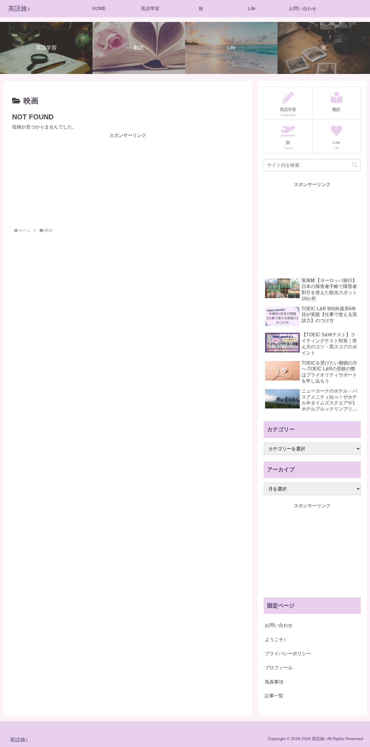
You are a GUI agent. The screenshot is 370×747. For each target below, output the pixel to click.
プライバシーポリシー (288, 653)
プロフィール (279, 667)
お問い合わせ (279, 625)
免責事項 (274, 681)
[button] (354, 165)
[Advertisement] (127, 180)
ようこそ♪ (275, 639)
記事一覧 (274, 695)
